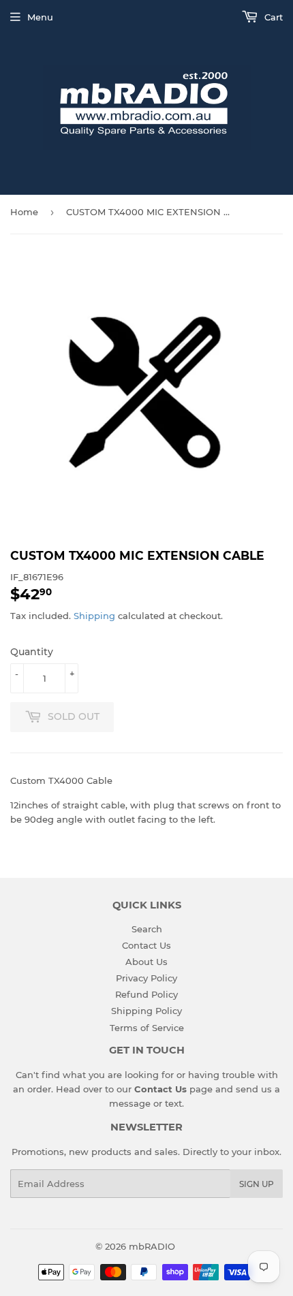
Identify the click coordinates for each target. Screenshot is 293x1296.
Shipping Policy (146, 1010)
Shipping (94, 615)
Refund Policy (146, 994)
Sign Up (256, 1184)
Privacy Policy (146, 978)
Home (24, 211)
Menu (40, 17)
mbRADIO (152, 1246)
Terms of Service (147, 1027)
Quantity (31, 652)
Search (147, 928)
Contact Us (146, 945)
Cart (272, 17)
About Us (146, 961)
